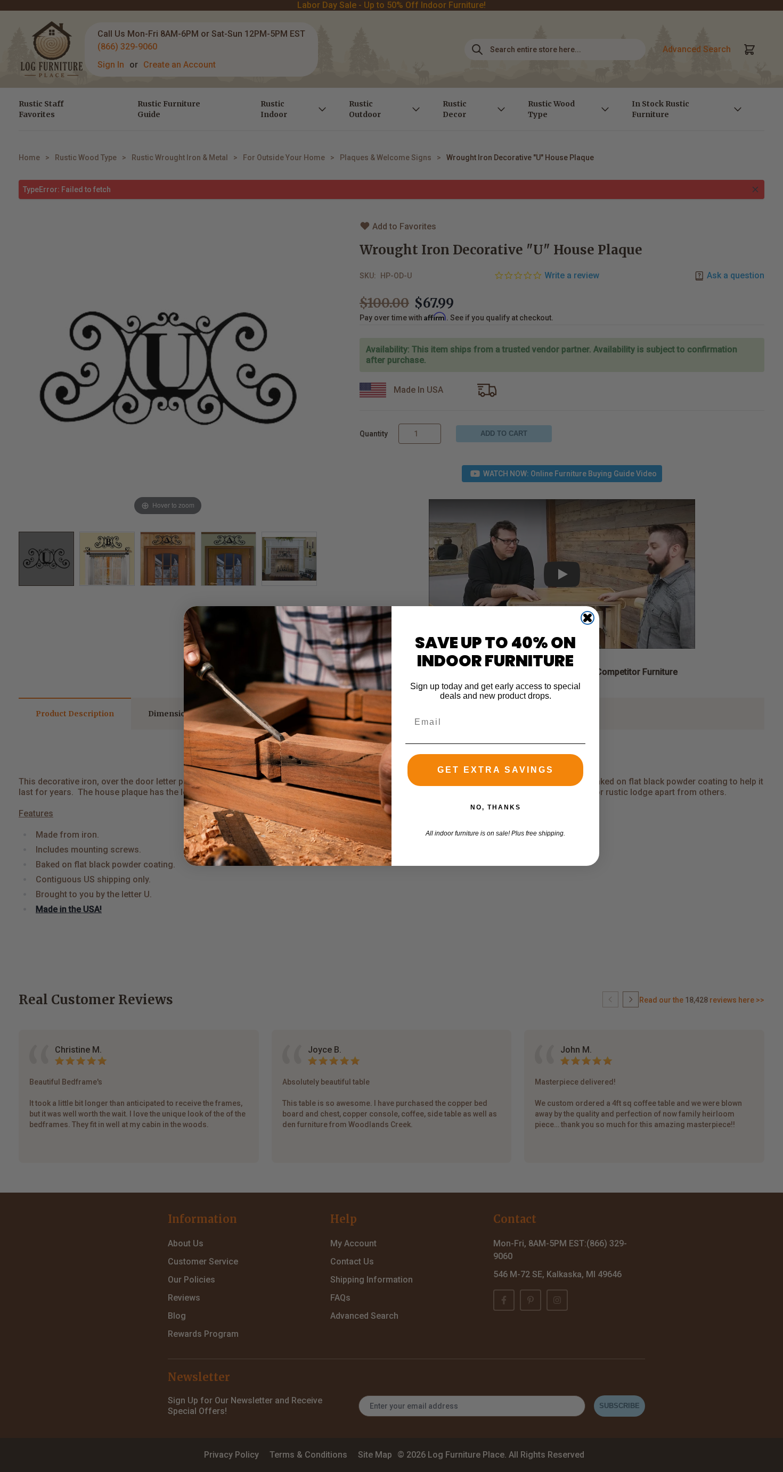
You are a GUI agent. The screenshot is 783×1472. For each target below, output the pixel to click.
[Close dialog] (587, 617)
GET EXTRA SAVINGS (495, 769)
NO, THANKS (495, 807)
